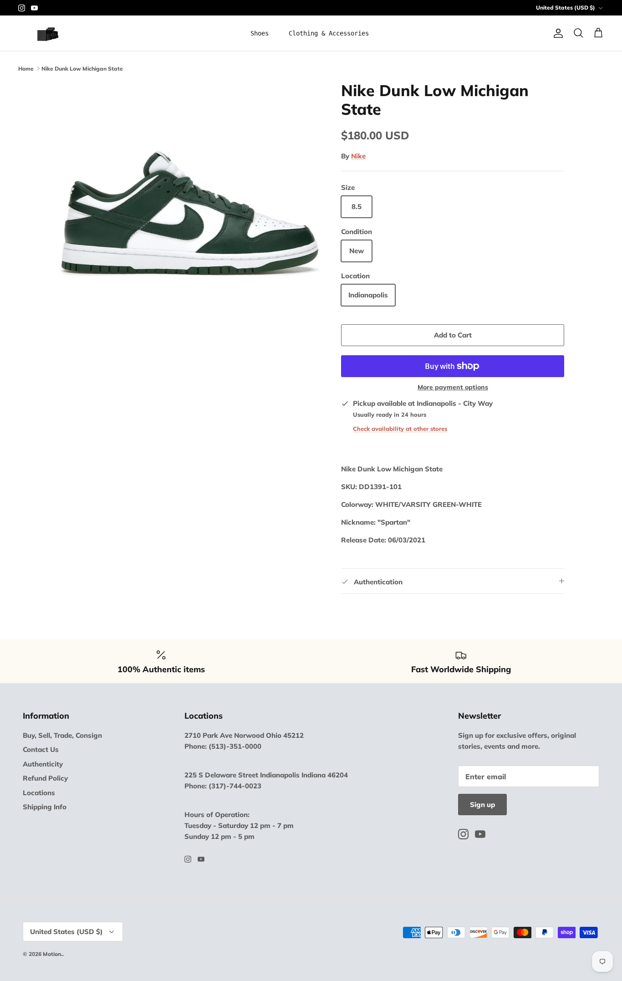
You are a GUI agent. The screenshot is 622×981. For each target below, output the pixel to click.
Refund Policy (45, 778)
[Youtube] (34, 8)
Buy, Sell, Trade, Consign (62, 735)
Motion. (52, 953)
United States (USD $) (565, 7)
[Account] (556, 33)
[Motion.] (53, 33)
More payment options (453, 387)
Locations (39, 792)
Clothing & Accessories (329, 33)
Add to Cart (453, 335)
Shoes (259, 33)
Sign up (482, 804)
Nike (358, 156)
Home (26, 68)
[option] (189, 213)
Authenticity (43, 764)
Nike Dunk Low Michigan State (82, 68)
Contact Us (41, 749)
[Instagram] (21, 8)
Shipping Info (44, 806)
